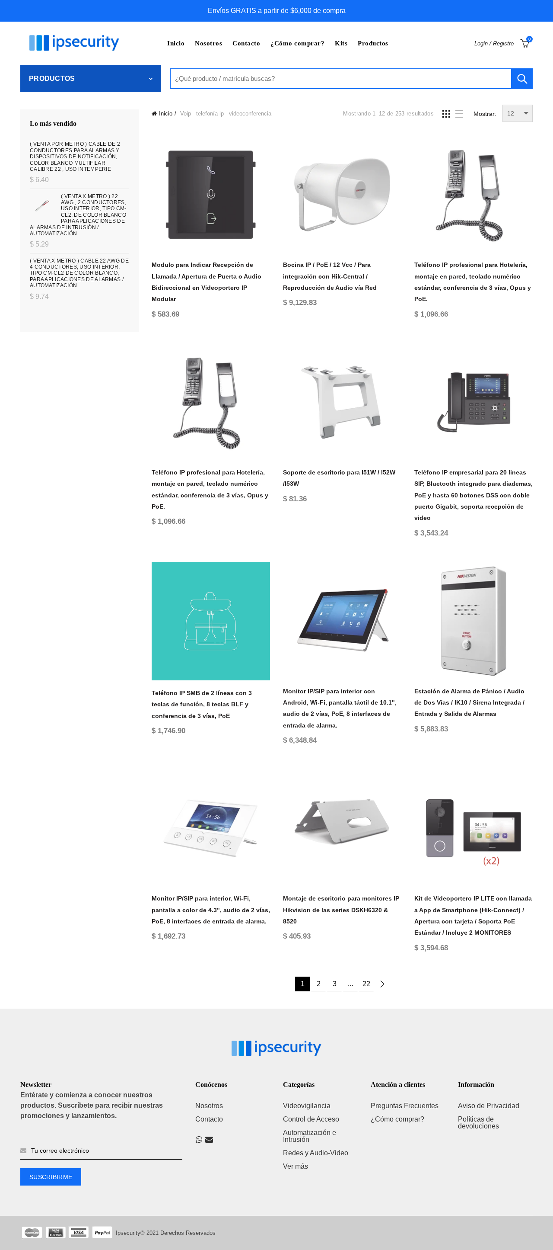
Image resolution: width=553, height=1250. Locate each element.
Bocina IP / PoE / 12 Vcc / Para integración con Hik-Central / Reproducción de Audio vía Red (330, 276)
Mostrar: (485, 113)
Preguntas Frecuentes (405, 1105)
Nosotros (208, 43)
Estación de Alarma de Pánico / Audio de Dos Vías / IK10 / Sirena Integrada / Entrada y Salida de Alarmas (469, 703)
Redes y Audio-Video (315, 1153)
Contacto (246, 43)
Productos (373, 43)
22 (366, 983)
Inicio (175, 43)
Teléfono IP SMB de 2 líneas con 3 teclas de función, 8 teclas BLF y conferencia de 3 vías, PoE (202, 704)
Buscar (522, 78)
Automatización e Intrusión (309, 1136)
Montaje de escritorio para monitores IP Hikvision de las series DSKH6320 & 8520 (341, 910)
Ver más (295, 1166)
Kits (341, 43)
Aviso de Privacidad (488, 1105)
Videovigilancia (307, 1105)
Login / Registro (494, 43)
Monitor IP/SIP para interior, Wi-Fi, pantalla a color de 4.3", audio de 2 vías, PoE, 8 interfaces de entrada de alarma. (211, 910)
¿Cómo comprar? (297, 43)
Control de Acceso (311, 1119)
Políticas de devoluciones (478, 1122)
